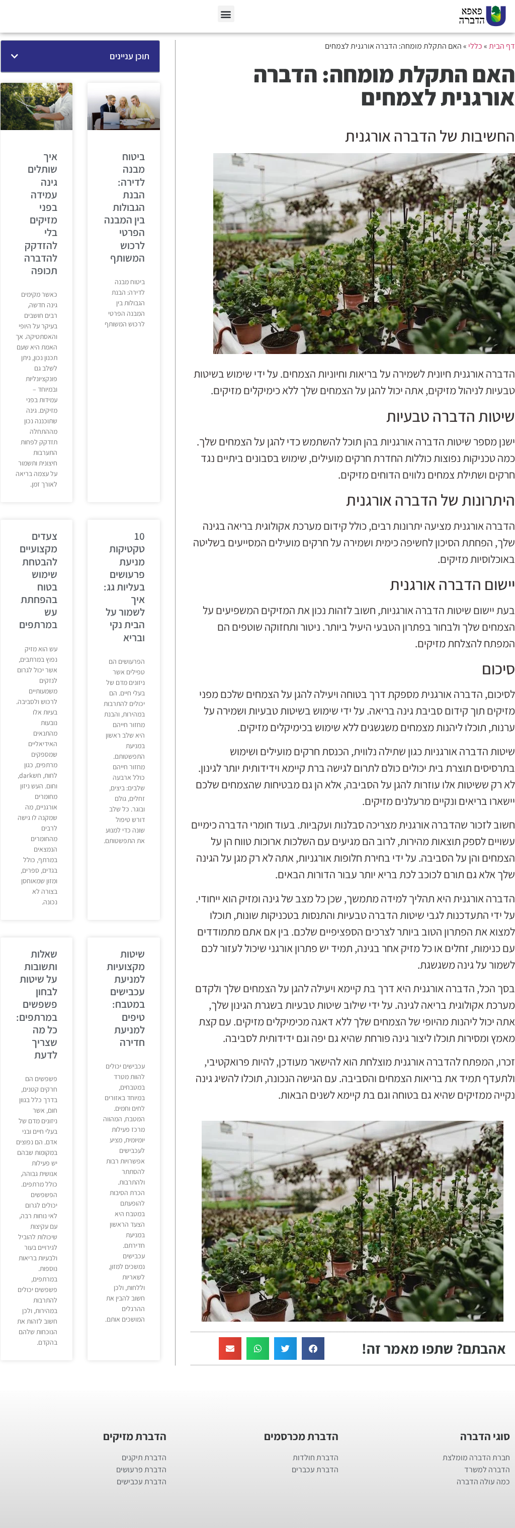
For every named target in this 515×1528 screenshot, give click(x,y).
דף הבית (502, 46)
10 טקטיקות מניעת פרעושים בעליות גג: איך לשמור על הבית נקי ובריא (124, 586)
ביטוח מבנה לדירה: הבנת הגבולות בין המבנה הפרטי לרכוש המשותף (124, 207)
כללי (475, 46)
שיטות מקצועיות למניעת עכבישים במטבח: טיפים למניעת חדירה (126, 998)
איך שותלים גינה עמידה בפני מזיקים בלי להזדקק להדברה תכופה (40, 213)
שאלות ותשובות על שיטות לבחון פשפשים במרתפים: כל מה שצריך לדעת (36, 1004)
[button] (226, 14)
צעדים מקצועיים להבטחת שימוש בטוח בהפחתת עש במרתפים (38, 580)
